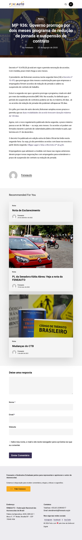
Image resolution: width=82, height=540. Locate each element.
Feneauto (29, 47)
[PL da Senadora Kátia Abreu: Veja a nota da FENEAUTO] (41, 258)
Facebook (57, 520)
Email (12, 414)
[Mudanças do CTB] (41, 326)
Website (12, 427)
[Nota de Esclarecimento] (41, 212)
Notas (41, 18)
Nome (12, 402)
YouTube (67, 520)
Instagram (48, 520)
